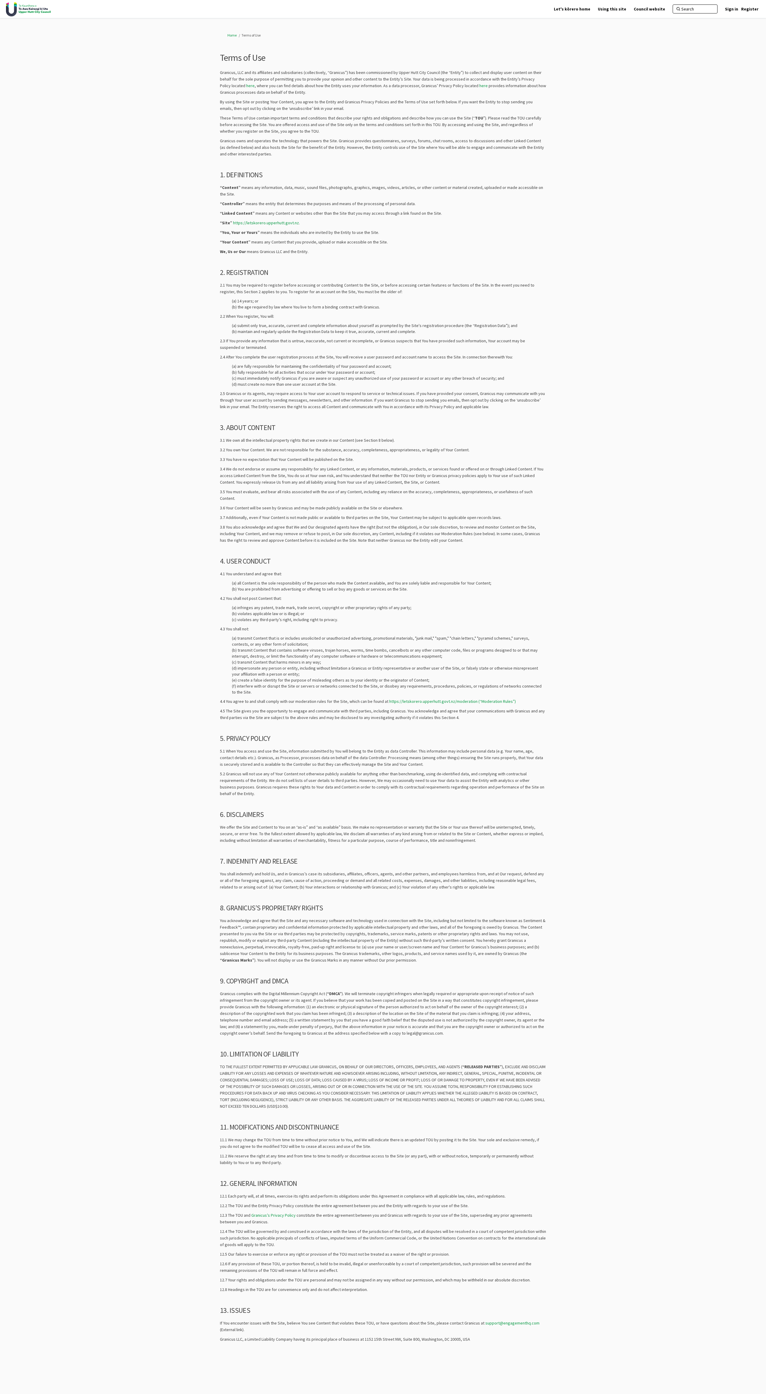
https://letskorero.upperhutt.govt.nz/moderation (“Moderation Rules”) (452, 701)
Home (232, 35)
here (250, 85)
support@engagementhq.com (512, 1323)
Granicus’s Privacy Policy (273, 1215)
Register (750, 9)
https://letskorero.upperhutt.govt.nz (266, 222)
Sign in (731, 9)
